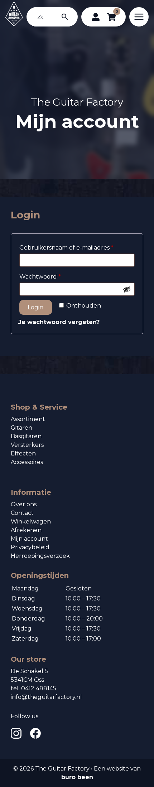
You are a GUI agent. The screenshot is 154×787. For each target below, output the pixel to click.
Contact (22, 513)
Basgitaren (26, 436)
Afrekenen (26, 530)
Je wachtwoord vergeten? (59, 322)
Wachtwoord (49, 275)
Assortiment (28, 419)
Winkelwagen (31, 521)
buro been (77, 777)
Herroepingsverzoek (40, 555)
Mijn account (29, 538)
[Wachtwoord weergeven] (127, 289)
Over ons (24, 504)
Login (35, 307)
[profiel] (95, 17)
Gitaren (21, 427)
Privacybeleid (30, 547)
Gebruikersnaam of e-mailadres (76, 246)
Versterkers (27, 444)
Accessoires (27, 462)
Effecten (23, 453)
